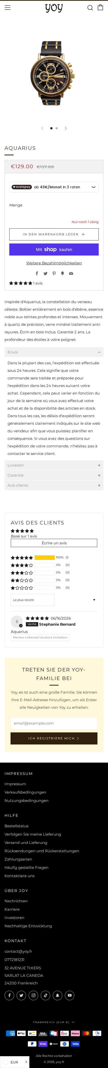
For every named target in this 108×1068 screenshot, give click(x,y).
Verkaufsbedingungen (25, 792)
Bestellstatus (16, 826)
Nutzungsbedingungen (26, 800)
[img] (38, 618)
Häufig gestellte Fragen (26, 867)
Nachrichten (16, 901)
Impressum (15, 783)
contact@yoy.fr (18, 951)
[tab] (51, 128)
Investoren (14, 917)
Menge (15, 205)
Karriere (12, 909)
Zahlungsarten (18, 859)
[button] (21, 283)
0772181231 (14, 959)
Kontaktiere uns (19, 875)
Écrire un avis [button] (54, 543)
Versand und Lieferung (26, 842)
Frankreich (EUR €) (51, 1022)
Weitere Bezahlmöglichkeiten (54, 263)
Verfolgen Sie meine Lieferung (33, 834)
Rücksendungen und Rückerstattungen (42, 850)
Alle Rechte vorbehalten (54, 1056)
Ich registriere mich (51, 738)
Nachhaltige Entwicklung (28, 925)
